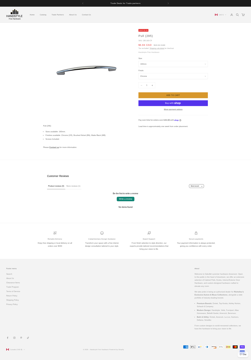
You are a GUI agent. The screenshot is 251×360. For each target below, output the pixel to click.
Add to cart (173, 95)
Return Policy (11, 296)
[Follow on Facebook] (7, 337)
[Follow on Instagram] (14, 337)
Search (9, 274)
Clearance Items (13, 283)
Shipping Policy (12, 300)
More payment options (173, 109)
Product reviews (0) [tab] (56, 186)
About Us (73, 15)
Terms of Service (13, 291)
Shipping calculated (157, 48)
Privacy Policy (12, 304)
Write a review (125, 199)
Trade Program (12, 287)
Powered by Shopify (116, 349)
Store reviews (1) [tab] (73, 186)
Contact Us (86, 15)
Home (32, 15)
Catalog (43, 15)
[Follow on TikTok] (28, 337)
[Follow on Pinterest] (21, 337)
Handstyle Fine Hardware (148, 52)
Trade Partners (58, 15)
